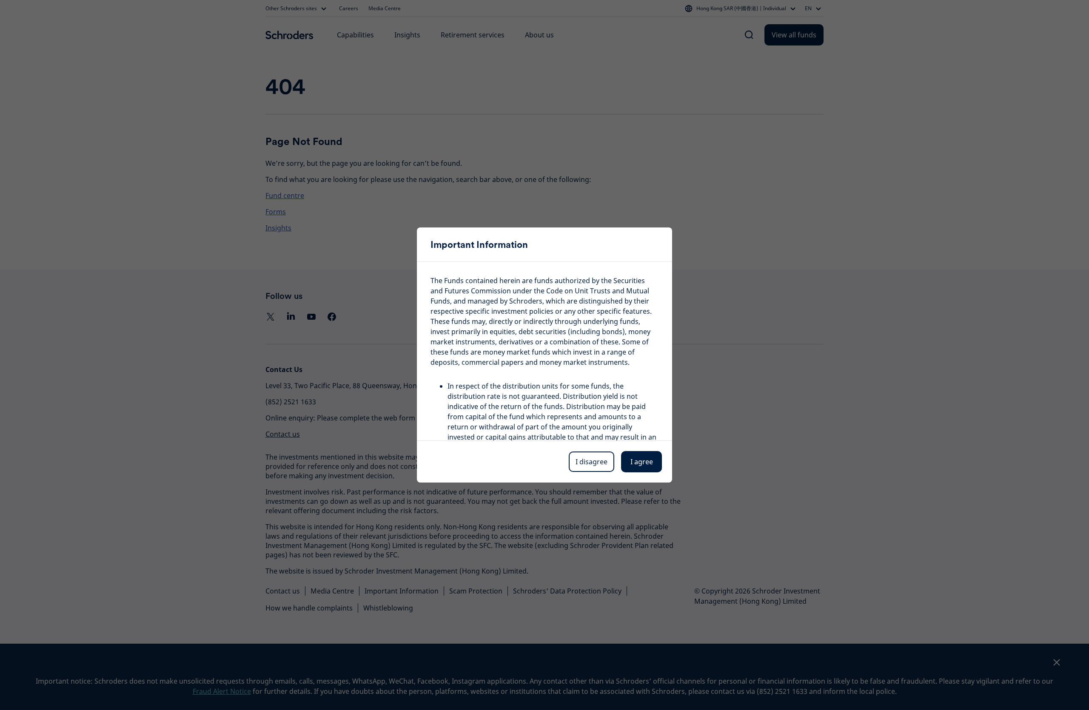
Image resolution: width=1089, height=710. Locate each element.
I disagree (591, 461)
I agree (641, 461)
